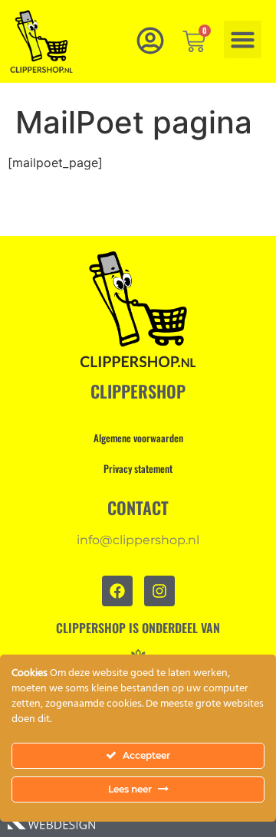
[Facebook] (117, 591)
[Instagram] (159, 591)
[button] (243, 40)
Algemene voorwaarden (138, 437)
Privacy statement (138, 468)
